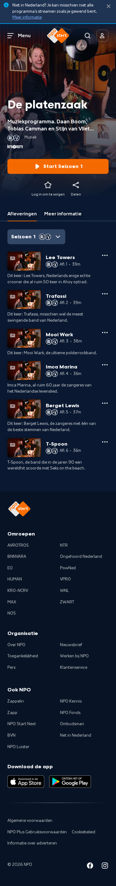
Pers (11, 667)
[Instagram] (105, 866)
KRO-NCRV (17, 590)
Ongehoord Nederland (81, 556)
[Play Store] (70, 781)
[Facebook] (90, 866)
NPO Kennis (71, 701)
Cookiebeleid (83, 832)
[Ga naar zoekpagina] (87, 35)
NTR (64, 545)
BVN (11, 735)
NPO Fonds (70, 713)
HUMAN (14, 579)
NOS (11, 613)
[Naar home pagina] (58, 35)
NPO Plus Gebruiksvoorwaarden (37, 832)
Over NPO (16, 645)
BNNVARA (16, 556)
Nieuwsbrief (71, 645)
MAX (11, 602)
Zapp (12, 713)
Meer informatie (27, 17)
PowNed (68, 568)
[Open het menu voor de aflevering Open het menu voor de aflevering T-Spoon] (105, 442)
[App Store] (25, 781)
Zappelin (15, 701)
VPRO (65, 579)
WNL (64, 590)
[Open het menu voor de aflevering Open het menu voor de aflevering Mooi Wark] (105, 332)
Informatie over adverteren (32, 843)
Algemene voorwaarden (29, 820)
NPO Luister (18, 747)
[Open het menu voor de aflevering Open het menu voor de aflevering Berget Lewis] (105, 403)
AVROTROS (18, 545)
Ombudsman (72, 724)
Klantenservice (73, 667)
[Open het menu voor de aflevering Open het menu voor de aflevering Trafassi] (105, 294)
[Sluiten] (108, 6)
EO (10, 568)
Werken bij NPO (74, 656)
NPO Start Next (21, 724)
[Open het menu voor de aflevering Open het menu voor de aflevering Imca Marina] (105, 364)
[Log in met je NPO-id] (102, 35)
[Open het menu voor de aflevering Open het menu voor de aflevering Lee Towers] (105, 255)
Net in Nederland (75, 735)
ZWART (67, 602)
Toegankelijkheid (22, 656)
